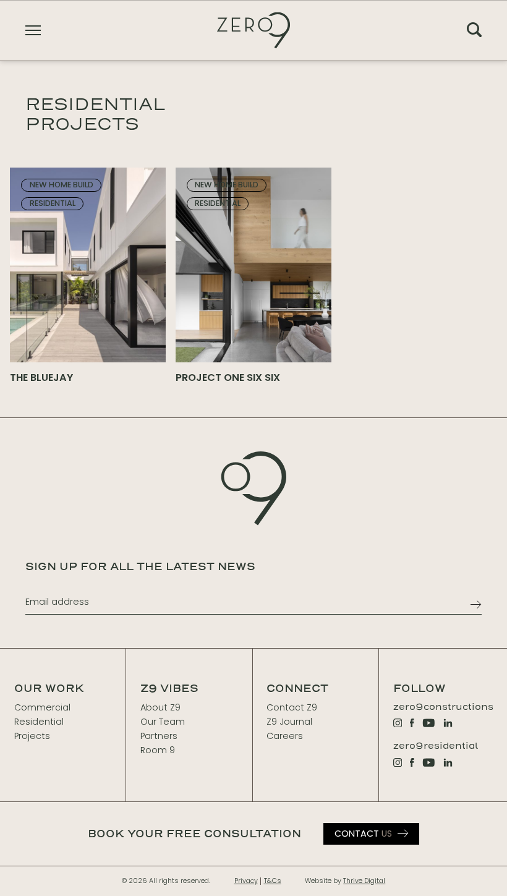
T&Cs (272, 880)
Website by (345, 881)
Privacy (246, 880)
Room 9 (157, 750)
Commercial (42, 707)
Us (363, 833)
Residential (39, 721)
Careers (284, 736)
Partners (158, 736)
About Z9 (160, 707)
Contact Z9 (291, 707)
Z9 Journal (289, 721)
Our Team (162, 721)
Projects (32, 736)
